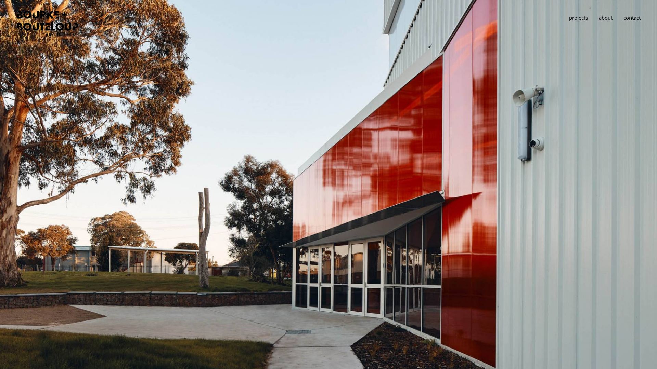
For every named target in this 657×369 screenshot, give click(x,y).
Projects (578, 17)
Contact (632, 17)
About (606, 17)
